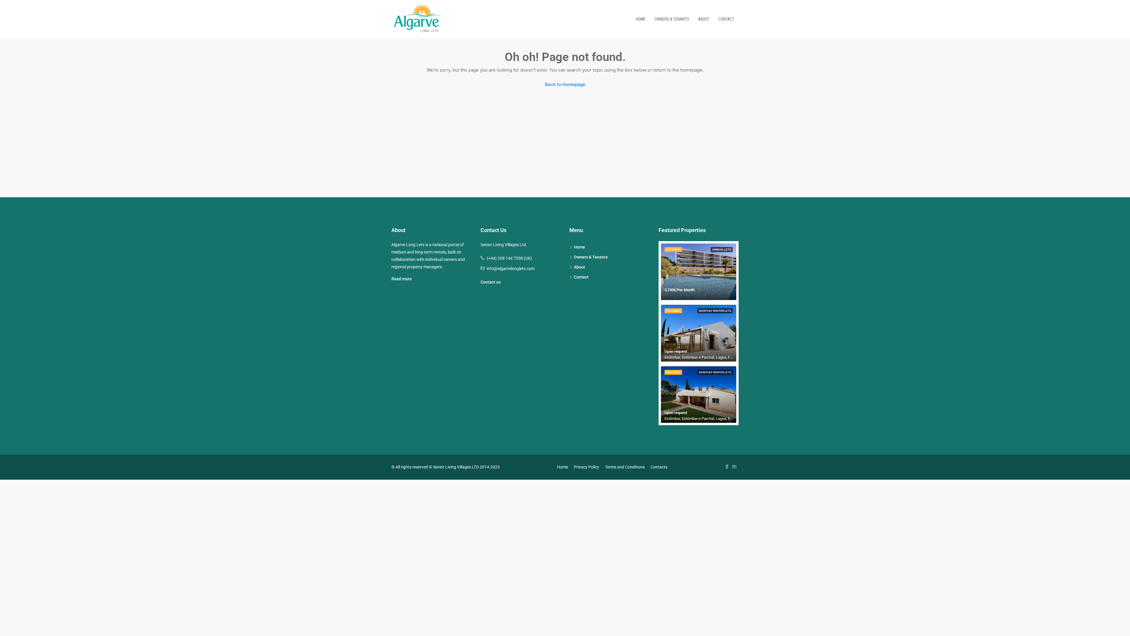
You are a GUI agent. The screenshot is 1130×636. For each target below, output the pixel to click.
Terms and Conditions (625, 467)
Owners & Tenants (671, 19)
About (703, 19)
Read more (401, 278)
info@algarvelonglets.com (511, 268)
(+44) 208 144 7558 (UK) (509, 258)
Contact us (491, 282)
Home (641, 19)
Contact (726, 19)
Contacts (659, 467)
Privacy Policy (586, 467)
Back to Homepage (565, 84)
